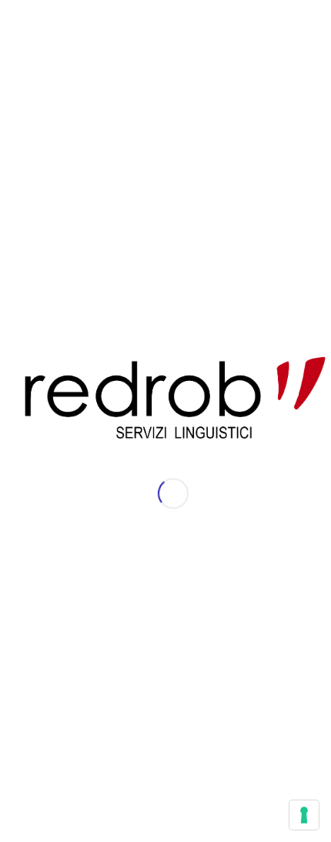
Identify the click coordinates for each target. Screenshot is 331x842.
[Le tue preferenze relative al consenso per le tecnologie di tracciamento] (304, 815)
